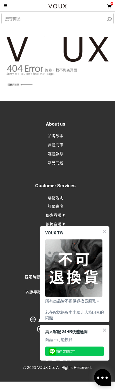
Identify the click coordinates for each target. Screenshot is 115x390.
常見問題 (55, 162)
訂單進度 (55, 206)
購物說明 (55, 197)
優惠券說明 (55, 215)
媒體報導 (55, 153)
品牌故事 (55, 135)
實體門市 (55, 144)
